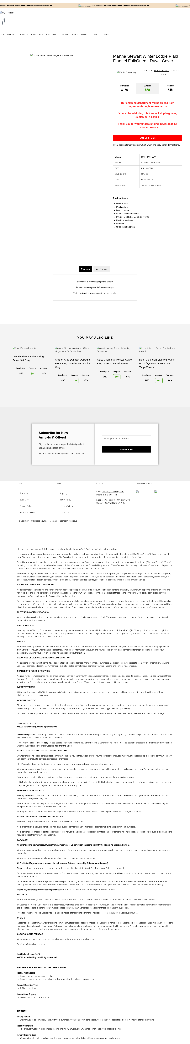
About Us (24, 493)
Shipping (63, 493)
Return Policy (65, 500)
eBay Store (24, 500)
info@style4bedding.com (113, 492)
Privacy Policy (26, 506)
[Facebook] (99, 523)
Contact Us (64, 512)
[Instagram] (99, 531)
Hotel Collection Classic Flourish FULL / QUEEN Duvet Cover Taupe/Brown (157, 363)
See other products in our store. (161, 72)
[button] (9, 34)
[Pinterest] (99, 539)
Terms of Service (27, 512)
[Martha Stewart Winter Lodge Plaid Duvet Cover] (51, 55)
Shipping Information (91, 293)
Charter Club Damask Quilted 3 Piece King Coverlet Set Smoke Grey (72, 363)
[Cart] (3, 27)
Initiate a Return (66, 506)
